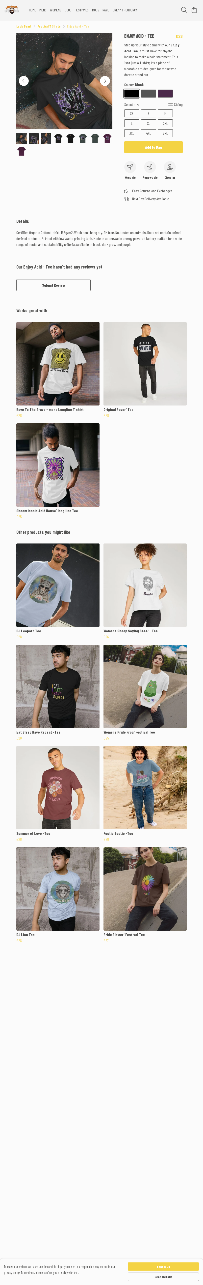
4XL (148, 133)
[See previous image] (24, 81)
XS (131, 113)
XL (148, 123)
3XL (131, 133)
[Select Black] (131, 94)
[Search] (184, 10)
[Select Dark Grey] (148, 94)
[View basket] (194, 10)
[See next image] (105, 81)
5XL (165, 133)
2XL (165, 123)
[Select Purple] (165, 94)
